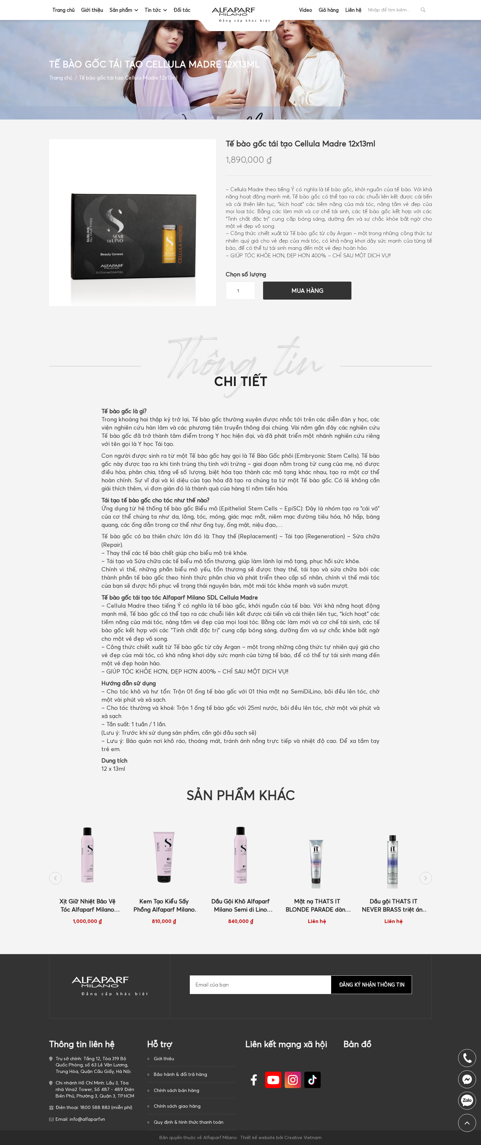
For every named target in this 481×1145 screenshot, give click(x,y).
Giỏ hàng (329, 10)
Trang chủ (63, 10)
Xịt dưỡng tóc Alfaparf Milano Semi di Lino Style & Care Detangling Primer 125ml (393, 905)
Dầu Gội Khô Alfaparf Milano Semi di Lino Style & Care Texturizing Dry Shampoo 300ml (164, 905)
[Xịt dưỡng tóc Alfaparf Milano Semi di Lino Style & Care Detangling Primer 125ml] (393, 855)
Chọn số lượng (246, 274)
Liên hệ (353, 10)
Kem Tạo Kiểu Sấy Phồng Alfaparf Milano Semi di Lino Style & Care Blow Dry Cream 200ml (87, 905)
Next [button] (425, 878)
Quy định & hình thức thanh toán (188, 1122)
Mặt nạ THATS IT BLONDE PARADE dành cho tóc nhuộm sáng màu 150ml (240, 905)
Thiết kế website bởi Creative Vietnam (281, 1137)
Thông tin (240, 369)
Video (305, 10)
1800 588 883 (467, 1101)
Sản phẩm (121, 10)
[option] (87, 873)
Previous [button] (55, 878)
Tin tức (153, 10)
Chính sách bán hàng (176, 1090)
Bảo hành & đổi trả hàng (180, 1074)
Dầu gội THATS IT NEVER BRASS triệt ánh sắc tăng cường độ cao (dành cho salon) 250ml (317, 905)
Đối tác (181, 10)
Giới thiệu (92, 10)
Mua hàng (307, 290)
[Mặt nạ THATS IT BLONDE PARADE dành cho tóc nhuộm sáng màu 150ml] (240, 855)
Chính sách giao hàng (177, 1106)
